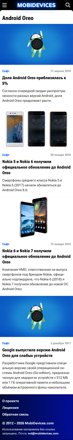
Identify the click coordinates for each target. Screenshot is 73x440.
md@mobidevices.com (43, 433)
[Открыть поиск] (68, 5)
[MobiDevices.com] (36, 5)
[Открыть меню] (4, 5)
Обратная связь (15, 414)
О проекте (10, 401)
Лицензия (10, 408)
